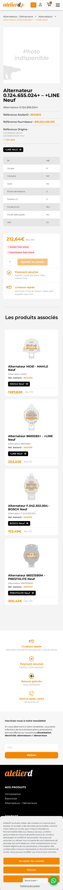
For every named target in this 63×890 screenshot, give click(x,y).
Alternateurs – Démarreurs (21, 803)
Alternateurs (45, 16)
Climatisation (13, 794)
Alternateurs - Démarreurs (18, 16)
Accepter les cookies (31, 860)
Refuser (31, 869)
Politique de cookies (30, 886)
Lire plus (10, 139)
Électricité (11, 798)
